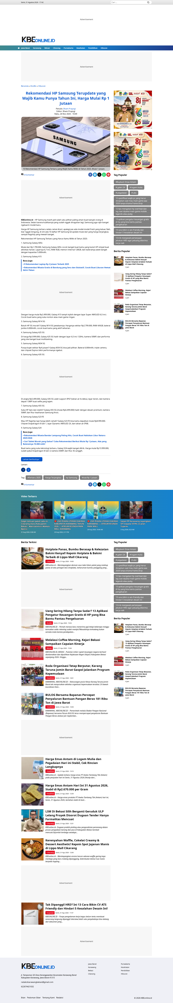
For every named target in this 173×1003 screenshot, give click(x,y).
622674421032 (27, 986)
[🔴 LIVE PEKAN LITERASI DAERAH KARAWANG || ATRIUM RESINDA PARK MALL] (103, 510)
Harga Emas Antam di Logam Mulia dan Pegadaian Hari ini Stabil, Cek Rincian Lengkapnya (73, 763)
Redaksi (59, 997)
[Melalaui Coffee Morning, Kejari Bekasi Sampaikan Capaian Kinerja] (118, 294)
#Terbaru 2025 (34, 477)
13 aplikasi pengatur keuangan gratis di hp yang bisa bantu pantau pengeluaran (132, 222)
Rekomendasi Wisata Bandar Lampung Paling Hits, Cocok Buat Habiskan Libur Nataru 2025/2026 (64, 436)
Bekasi (47, 48)
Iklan (23, 997)
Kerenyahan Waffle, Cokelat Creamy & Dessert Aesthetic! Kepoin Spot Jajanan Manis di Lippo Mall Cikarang (77, 844)
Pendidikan (92, 48)
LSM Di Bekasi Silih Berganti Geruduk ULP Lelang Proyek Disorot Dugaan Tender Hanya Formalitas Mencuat (77, 815)
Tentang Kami (48, 997)
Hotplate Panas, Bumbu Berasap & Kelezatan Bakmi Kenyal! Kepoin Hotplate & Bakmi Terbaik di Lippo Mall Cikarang (138, 260)
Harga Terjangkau (53, 477)
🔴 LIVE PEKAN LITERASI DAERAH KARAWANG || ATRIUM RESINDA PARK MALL (102, 524)
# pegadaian (121, 193)
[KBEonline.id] (38, 40)
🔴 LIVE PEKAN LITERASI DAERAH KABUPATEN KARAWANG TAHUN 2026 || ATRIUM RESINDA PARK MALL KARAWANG (69, 525)
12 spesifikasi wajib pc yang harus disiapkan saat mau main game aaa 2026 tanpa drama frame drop (131, 201)
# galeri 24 (120, 187)
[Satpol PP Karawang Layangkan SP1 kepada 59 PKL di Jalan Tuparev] (136, 510)
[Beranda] (18, 47)
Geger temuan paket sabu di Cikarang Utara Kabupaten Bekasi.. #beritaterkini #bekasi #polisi (35, 525)
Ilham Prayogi (69, 108)
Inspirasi (50, 913)
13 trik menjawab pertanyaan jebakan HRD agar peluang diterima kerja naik (132, 240)
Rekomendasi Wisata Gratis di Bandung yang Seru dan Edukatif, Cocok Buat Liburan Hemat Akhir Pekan (67, 268)
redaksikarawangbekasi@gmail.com (37, 982)
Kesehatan (80, 48)
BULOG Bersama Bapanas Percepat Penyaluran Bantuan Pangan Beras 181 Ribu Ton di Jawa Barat (137, 324)
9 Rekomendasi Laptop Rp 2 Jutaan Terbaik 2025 (46, 264)
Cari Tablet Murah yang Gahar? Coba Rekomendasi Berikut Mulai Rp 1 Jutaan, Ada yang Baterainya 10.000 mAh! (65, 442)
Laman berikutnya (31, 459)
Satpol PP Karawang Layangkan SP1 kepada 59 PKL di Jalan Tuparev (136, 524)
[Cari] (148, 2)
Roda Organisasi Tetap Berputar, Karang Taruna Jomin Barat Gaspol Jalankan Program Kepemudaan (138, 307)
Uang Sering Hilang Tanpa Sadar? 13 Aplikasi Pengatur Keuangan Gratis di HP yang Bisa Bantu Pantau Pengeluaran (138, 277)
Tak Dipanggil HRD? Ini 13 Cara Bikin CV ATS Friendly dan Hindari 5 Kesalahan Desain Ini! (76, 906)
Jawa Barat (25, 48)
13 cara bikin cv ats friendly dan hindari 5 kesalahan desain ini (130, 231)
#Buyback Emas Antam (126, 182)
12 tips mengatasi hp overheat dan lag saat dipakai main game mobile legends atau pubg (131, 211)
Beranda (25, 86)
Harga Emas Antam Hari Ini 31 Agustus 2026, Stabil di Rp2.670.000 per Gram (76, 787)
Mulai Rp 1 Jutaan (89, 477)
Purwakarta (68, 48)
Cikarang (56, 48)
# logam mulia (136, 187)
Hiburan (104, 48)
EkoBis (33, 86)
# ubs (133, 193)
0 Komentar (28, 175)
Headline (50, 678)
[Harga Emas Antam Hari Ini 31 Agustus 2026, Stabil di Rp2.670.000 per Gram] (32, 794)
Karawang (37, 48)
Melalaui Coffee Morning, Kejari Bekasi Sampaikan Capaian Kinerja (138, 292)
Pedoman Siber (34, 997)
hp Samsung (71, 477)
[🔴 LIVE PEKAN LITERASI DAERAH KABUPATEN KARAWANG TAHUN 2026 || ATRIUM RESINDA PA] (70, 510)
